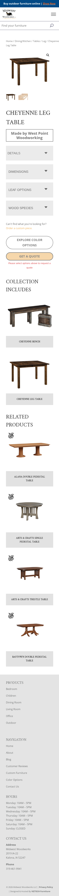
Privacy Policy (46, 887)
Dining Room (13, 702)
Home (9, 41)
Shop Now (49, 3)
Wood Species (20, 208)
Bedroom (11, 689)
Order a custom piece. (19, 228)
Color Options (14, 780)
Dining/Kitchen (23, 41)
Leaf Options (19, 190)
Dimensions (18, 171)
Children (11, 695)
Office (9, 716)
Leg (44, 41)
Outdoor (11, 723)
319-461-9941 (14, 868)
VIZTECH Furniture (40, 891)
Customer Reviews (17, 766)
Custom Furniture (16, 773)
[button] (48, 55)
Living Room (13, 709)
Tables (36, 41)
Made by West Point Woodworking (29, 135)
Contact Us (12, 786)
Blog (8, 759)
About (9, 752)
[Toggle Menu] (53, 14)
